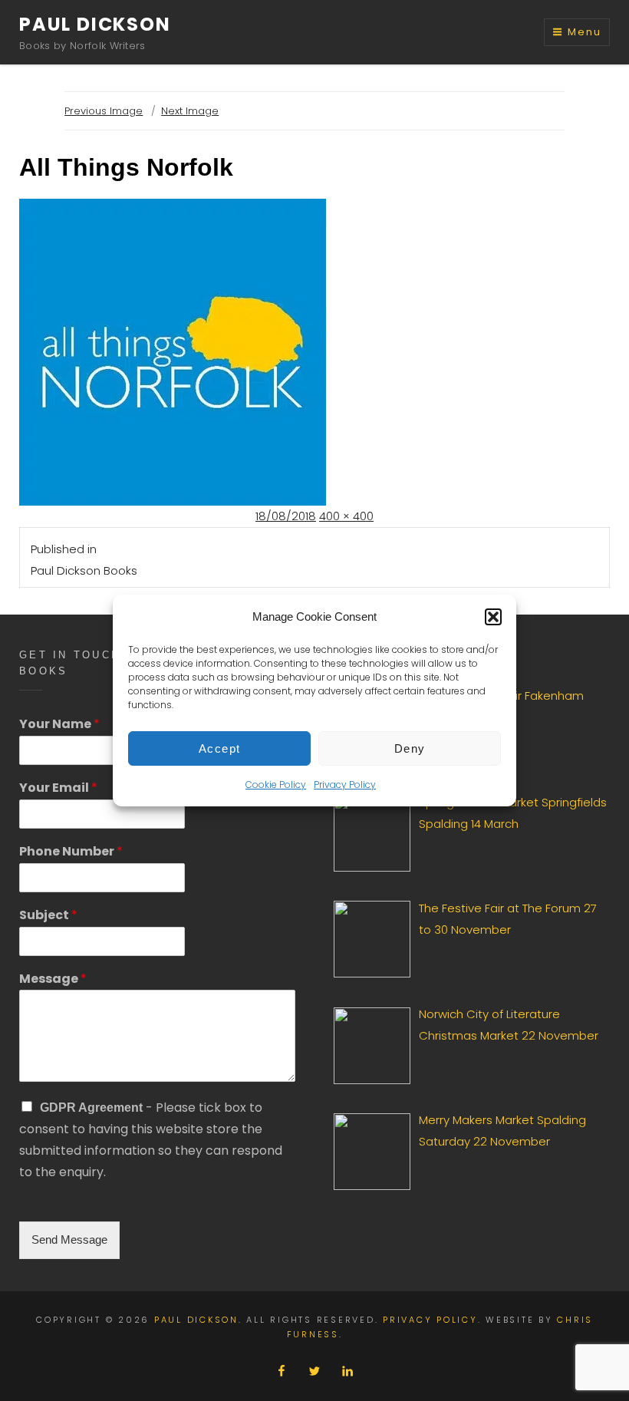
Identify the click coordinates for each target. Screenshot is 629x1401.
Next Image (190, 111)
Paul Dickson (95, 24)
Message (53, 979)
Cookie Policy (275, 784)
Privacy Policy (345, 784)
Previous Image (103, 111)
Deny (410, 748)
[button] (493, 617)
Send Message (69, 1239)
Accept (220, 748)
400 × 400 (346, 516)
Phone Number (71, 852)
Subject (48, 916)
